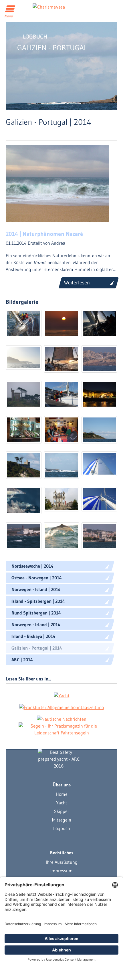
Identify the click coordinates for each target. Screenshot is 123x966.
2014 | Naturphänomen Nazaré (44, 233)
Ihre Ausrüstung (62, 862)
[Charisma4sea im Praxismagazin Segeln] (61, 729)
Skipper (61, 811)
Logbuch (61, 828)
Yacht (61, 803)
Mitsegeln (61, 820)
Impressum (61, 870)
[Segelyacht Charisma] (58, 759)
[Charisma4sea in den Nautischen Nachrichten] (61, 718)
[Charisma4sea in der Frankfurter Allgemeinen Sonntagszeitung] (61, 707)
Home (62, 794)
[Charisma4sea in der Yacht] (62, 695)
